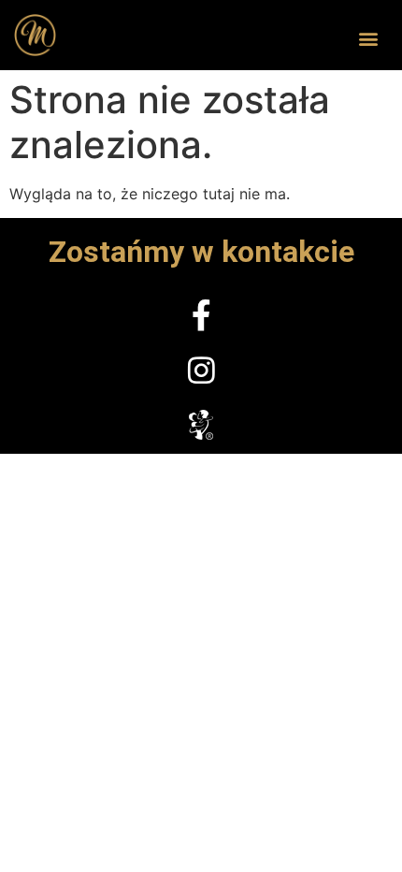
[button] (367, 38)
